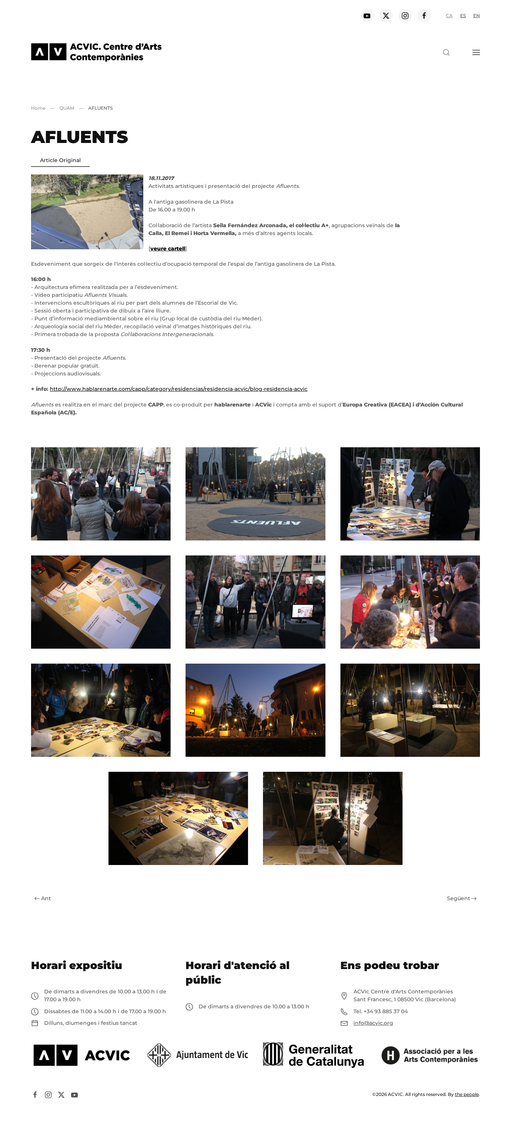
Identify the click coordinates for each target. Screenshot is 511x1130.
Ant (46, 898)
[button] (446, 52)
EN (476, 15)
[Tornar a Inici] (96, 52)
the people (467, 1094)
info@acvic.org (373, 1023)
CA (449, 15)
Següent (458, 898)
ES (463, 15)
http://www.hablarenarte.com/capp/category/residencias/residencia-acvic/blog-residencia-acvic (178, 389)
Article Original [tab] (60, 160)
